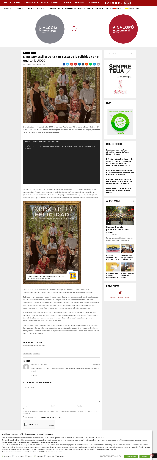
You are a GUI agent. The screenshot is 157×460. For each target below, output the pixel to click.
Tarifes (108, 9)
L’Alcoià (44, 3)
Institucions (80, 3)
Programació (19, 9)
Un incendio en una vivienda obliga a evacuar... (127, 275)
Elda (33, 53)
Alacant (26, 53)
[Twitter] (108, 3)
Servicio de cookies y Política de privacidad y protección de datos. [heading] (27, 434)
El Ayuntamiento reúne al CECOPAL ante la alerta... (127, 257)
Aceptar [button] (144, 456)
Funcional (39, 456)
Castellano (27, 353)
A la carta (41, 9)
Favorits (127, 297)
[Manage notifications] (152, 455)
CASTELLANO (134, 9)
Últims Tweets (112, 286)
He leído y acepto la (43, 417)
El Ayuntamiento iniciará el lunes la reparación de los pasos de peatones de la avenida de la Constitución (119, 181)
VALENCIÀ (119, 9)
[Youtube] (113, 3)
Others (30, 456)
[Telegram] (119, 3)
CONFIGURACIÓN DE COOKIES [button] (110, 456)
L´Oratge (52, 9)
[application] (61, 162)
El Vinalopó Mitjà (31, 3)
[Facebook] (106, 3)
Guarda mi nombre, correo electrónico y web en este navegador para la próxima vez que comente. (60, 412)
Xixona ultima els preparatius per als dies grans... (117, 229)
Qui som (90, 9)
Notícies (7, 9)
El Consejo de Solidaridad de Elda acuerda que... (112, 257)
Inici (5, 3)
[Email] (116, 3)
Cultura (36, 353)
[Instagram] (111, 3)
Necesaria (7, 456)
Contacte (99, 9)
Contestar (96, 364)
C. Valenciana (94, 3)
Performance (19, 456)
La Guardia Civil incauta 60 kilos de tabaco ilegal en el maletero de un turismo (118, 190)
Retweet (120, 297)
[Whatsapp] (122, 3)
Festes (31, 9)
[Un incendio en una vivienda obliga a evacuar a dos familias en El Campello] (127, 266)
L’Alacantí (67, 3)
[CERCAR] (131, 54)
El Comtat (55, 3)
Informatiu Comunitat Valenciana (72, 9)
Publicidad (50, 456)
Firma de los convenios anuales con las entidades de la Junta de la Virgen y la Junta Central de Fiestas (120, 172)
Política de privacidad (52, 417)
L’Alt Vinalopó (14, 3)
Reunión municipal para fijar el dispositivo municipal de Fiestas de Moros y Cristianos (118, 152)
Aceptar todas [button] (131, 456)
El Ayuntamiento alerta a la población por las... (112, 275)
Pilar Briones (30, 64)
